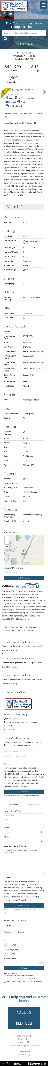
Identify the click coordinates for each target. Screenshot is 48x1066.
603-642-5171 (12, 719)
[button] (5, 39)
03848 (19, 630)
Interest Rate (10, 958)
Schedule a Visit (34, 804)
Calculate (24, 968)
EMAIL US (24, 1023)
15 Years (20, 932)
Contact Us (9, 726)
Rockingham (31, 627)
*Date (6, 827)
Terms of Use (24, 1051)
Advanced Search (23, 44)
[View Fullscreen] (7, 547)
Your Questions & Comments (17, 846)
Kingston (10, 630)
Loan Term (9, 925)
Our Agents (9, 729)
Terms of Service (38, 909)
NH (21, 627)
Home (6, 627)
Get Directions (24, 578)
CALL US (24, 1012)
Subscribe (24, 792)
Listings (14, 627)
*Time (6, 837)
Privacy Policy (24, 786)
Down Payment (11, 949)
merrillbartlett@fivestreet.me (24, 1045)
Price (6, 941)
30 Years (10, 932)
